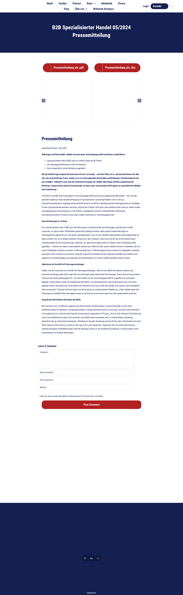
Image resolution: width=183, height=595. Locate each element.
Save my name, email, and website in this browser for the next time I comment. (71, 396)
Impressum (91, 593)
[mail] (98, 558)
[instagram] (85, 558)
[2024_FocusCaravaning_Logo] (21, 3)
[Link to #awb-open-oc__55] (171, 6)
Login (146, 6)
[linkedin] (91, 558)
